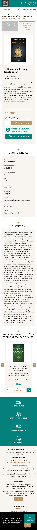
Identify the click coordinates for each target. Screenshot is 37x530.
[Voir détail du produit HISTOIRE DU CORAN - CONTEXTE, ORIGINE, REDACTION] (18, 353)
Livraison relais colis (18, 418)
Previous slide (2, 365)
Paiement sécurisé (18, 406)
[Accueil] (5, 3)
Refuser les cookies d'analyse (30, 518)
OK (27, 525)
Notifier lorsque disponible (17, 390)
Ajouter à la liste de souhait (20, 136)
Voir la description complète (16, 102)
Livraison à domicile (18, 430)
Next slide (34, 365)
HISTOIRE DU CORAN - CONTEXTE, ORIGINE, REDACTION (19, 368)
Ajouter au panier (23, 123)
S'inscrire (18, 499)
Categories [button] (27, 9)
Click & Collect (18, 442)
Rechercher (19, 9)
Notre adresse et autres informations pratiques (21, 3)
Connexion (25, 3)
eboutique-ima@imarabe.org (20, 463)
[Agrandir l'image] (19, 50)
